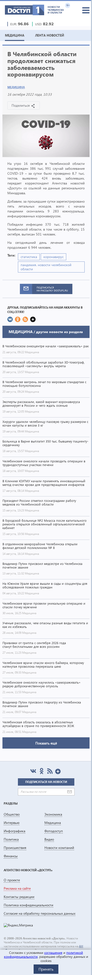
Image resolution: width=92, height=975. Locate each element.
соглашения (53, 952)
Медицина (16, 87)
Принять (46, 969)
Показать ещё (46, 743)
